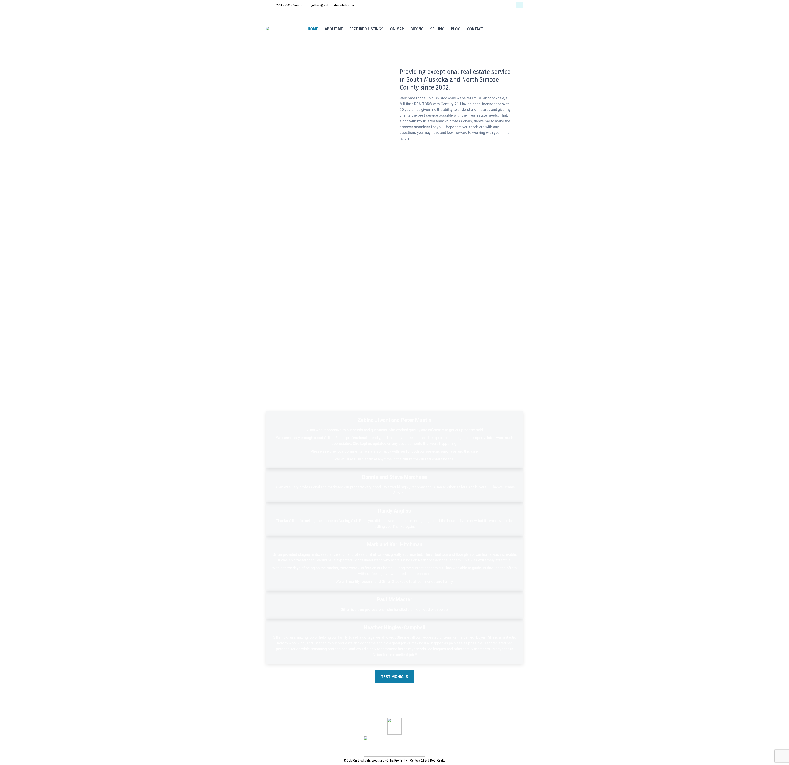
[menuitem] (313, 29)
